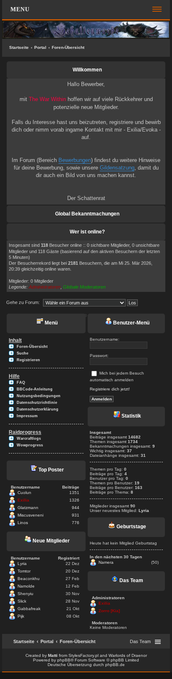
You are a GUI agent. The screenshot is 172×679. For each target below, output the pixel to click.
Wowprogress (30, 445)
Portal (40, 47)
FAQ (21, 382)
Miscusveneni (30, 515)
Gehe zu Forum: (23, 302)
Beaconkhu (29, 578)
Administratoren (45, 286)
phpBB (64, 660)
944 (75, 507)
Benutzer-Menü (130, 323)
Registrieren (28, 360)
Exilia (23, 500)
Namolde (26, 586)
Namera (106, 562)
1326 (74, 500)
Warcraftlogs (29, 438)
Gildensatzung (117, 168)
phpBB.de (115, 664)
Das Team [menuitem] (140, 641)
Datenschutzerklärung (37, 409)
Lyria (22, 563)
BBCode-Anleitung (35, 389)
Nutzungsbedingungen (39, 396)
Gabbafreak (29, 608)
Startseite (19, 47)
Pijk (21, 616)
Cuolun (24, 492)
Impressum (27, 416)
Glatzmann (28, 507)
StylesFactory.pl (83, 655)
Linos (23, 522)
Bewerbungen (74, 160)
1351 (74, 492)
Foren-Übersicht (68, 47)
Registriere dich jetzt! (110, 389)
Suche (22, 353)
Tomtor (24, 571)
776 (75, 522)
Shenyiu (25, 593)
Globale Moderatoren (84, 286)
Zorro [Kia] (109, 610)
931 (75, 515)
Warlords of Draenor (128, 655)
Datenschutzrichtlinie (37, 402)
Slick (22, 601)
